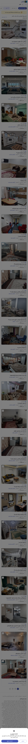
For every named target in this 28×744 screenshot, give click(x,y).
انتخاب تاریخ (10, 741)
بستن (23, 741)
